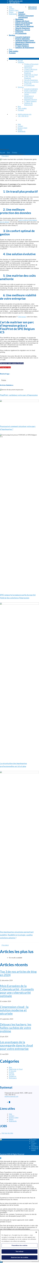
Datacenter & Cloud (22, 24)
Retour (11, 1119)
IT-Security (19, 32)
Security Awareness (22, 28)
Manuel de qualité (34, 1149)
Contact (11, 1116)
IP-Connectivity (21, 33)
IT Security (12, 1071)
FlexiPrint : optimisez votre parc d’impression (19, 395)
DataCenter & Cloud (15, 1069)
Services (12, 35)
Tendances (12, 1076)
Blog (10, 49)
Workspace (19, 19)
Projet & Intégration (22, 39)
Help (10, 1114)
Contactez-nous (5, 367)
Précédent (5, 156)
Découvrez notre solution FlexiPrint (12, 363)
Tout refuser (20, 1251)
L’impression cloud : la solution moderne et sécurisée (14, 1010)
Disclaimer (34, 1146)
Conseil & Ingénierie (22, 37)
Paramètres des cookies (19, 1245)
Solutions (21, 14)
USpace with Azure (22, 21)
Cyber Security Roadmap (24, 26)
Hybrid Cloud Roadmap (23, 23)
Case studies (13, 51)
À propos (12, 53)
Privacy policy (33, 1144)
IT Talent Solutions (22, 46)
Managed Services (22, 44)
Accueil (21, 12)
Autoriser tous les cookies (19, 1257)
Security (11, 1074)
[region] (19, 1245)
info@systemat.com (16, 1)
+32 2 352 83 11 (14, 3)
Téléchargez (22, 317)
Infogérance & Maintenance (25, 42)
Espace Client (13, 1117)
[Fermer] (36, 1232)
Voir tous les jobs (7, 1133)
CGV (33, 1141)
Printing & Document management (26, 16)
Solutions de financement (24, 47)
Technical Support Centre (24, 40)
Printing (3, 380)
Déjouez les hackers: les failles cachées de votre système (15, 1028)
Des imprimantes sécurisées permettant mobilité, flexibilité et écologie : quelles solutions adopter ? (17, 935)
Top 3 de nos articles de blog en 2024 (18, 973)
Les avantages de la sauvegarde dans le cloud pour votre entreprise (16, 1045)
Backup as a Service (22, 30)
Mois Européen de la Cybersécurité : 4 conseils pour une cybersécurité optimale (17, 991)
